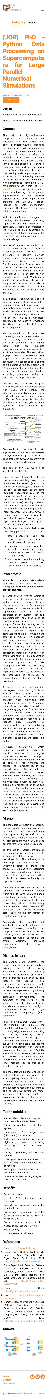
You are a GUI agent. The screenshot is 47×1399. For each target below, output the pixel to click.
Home (6, 1376)
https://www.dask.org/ (23, 1248)
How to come (9, 1383)
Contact (7, 1379)
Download (11, 99)
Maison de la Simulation (21, 1393)
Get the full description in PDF (16, 95)
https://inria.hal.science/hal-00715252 (24, 1321)
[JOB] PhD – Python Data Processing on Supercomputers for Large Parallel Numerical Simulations (23, 61)
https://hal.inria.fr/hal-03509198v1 (22, 1261)
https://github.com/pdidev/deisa (21, 1291)
